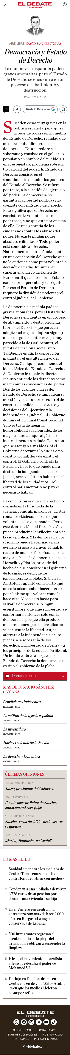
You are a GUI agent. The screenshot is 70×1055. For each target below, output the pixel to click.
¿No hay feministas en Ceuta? (28, 841)
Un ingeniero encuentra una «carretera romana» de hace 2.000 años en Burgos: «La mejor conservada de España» (36, 916)
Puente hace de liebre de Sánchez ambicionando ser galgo (31, 805)
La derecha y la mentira (21, 756)
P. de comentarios (45, 1039)
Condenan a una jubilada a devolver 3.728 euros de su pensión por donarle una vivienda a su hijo (37, 894)
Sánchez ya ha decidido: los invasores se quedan (34, 824)
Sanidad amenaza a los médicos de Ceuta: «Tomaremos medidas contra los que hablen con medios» (36, 874)
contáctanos (46, 1030)
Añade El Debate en (37, 109)
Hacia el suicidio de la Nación (26, 743)
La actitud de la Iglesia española (28, 716)
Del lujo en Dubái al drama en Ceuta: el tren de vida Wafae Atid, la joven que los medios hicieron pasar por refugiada (37, 986)
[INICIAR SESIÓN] (65, 4)
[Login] (65, 4)
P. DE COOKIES (21, 1039)
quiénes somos (22, 1030)
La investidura (14, 729)
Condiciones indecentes (21, 702)
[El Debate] (35, 4)
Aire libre (16, 43)
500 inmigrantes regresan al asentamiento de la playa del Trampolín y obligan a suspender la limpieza (37, 941)
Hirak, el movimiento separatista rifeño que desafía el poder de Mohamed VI (35, 963)
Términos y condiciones (21, 1034)
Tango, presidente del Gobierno (29, 789)
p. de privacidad (52, 1034)
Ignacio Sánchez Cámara (42, 43)
